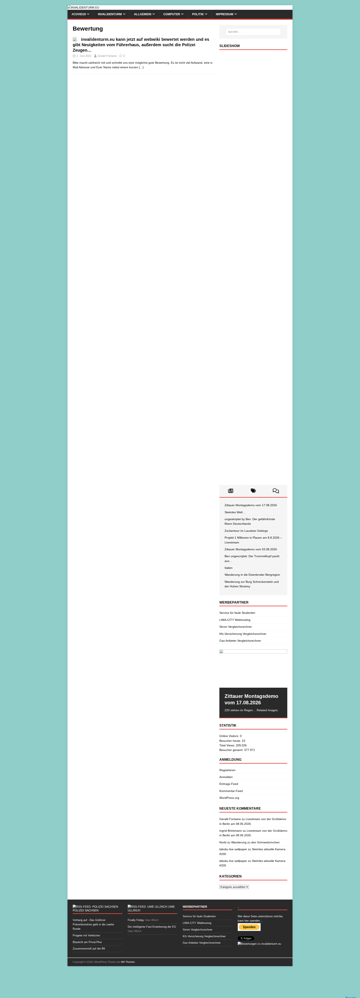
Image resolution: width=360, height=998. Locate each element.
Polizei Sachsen (86, 910)
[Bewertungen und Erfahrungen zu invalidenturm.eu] (259, 943)
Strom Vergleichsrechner (235, 626)
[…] (141, 67)
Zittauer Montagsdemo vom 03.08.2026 (251, 549)
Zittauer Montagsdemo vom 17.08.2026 (251, 505)
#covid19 (79, 14)
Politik (198, 14)
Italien (228, 567)
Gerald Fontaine (107, 55)
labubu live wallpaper (233, 849)
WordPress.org (229, 797)
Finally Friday (136, 920)
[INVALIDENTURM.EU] (83, 7)
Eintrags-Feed (228, 783)
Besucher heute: (230, 740)
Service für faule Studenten (237, 612)
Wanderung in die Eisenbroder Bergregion (252, 574)
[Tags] (253, 491)
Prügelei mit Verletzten (86, 935)
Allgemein (142, 14)
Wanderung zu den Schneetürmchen (255, 842)
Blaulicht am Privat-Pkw (87, 942)
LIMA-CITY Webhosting (234, 619)
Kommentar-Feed (231, 791)
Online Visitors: (229, 736)
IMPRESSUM (224, 14)
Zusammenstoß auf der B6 (89, 948)
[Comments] (276, 491)
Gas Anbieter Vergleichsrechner (240, 640)
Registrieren (227, 770)
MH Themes (128, 962)
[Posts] (230, 491)
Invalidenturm (110, 14)
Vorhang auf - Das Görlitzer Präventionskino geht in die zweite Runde (93, 924)
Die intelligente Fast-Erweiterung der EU (152, 926)
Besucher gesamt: (231, 750)
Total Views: (227, 745)
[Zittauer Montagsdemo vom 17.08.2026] (253, 668)
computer (171, 14)
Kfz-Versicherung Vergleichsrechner (242, 633)
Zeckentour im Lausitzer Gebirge (246, 530)
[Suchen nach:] (253, 31)
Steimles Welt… (235, 512)
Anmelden (226, 777)
